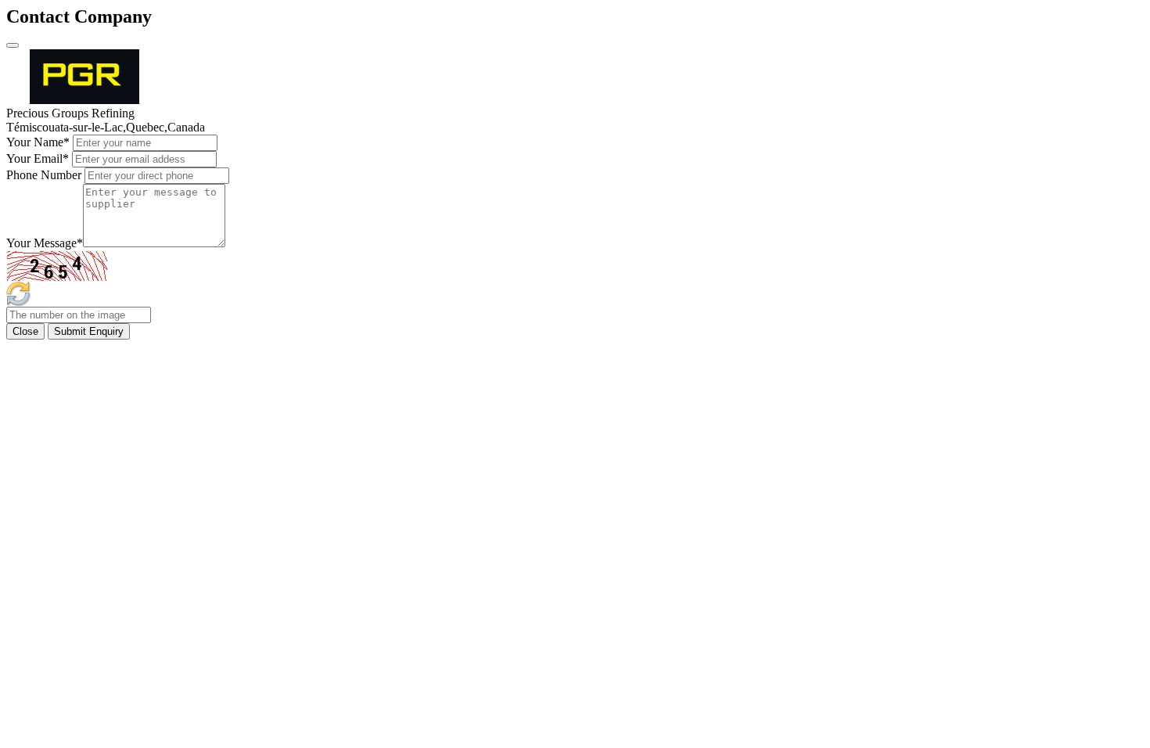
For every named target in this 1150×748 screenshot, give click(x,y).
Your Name (38, 142)
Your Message (44, 243)
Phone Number (43, 175)
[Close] (12, 45)
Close (25, 331)
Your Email (37, 158)
